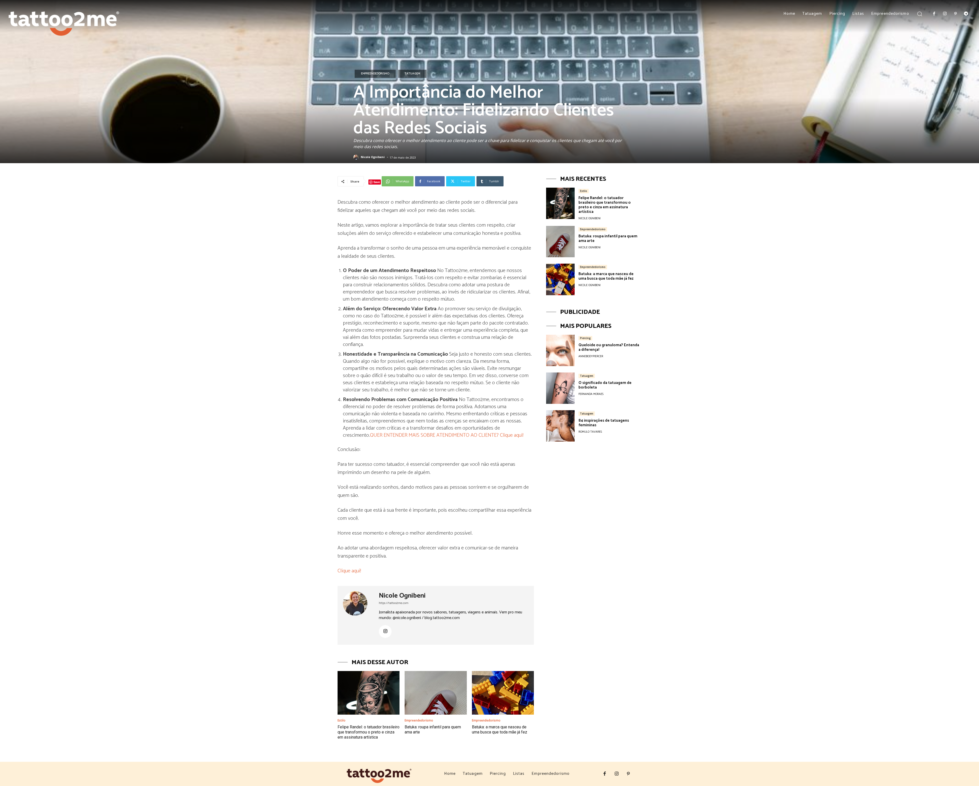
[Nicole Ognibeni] (356, 157)
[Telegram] (966, 14)
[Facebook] (934, 14)
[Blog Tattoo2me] (64, 20)
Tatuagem (412, 73)
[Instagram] (944, 14)
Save (376, 182)
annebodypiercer (590, 356)
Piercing (585, 338)
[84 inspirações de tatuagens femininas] (560, 426)
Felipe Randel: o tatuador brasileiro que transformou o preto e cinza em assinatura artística (369, 732)
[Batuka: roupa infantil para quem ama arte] (436, 692)
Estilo (341, 720)
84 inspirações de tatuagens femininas (603, 422)
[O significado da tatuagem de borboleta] (560, 388)
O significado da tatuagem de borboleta (605, 385)
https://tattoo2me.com (393, 603)
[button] (920, 14)
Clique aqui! (349, 571)
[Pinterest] (955, 14)
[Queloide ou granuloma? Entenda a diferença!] (560, 350)
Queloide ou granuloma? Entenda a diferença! (608, 347)
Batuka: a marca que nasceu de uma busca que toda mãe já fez (499, 730)
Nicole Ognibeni (373, 157)
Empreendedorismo (375, 73)
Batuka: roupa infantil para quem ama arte (607, 238)
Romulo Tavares (590, 432)
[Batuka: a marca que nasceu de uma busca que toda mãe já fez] (503, 692)
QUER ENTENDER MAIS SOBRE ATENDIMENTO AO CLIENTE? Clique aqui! (446, 435)
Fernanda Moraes (590, 394)
